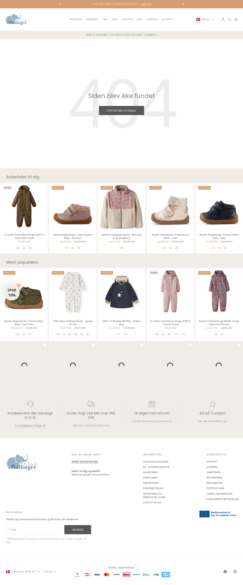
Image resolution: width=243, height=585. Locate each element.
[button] (12, 292)
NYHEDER (76, 19)
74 (63, 334)
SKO (115, 19)
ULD (139, 19)
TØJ (105, 19)
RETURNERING (215, 477)
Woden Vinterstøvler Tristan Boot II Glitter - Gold (170, 236)
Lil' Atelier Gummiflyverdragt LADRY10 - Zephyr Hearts (170, 323)
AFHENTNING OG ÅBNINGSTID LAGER (154, 495)
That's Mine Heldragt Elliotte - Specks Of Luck (72, 323)
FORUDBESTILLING (153, 488)
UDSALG (152, 19)
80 (69, 334)
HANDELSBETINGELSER (219, 493)
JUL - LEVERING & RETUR (156, 467)
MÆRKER (92, 19)
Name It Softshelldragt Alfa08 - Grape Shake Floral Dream (219, 323)
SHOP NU (145, 4)
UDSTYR (127, 19)
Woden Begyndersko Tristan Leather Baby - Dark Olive (24, 323)
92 (24, 248)
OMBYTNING (214, 472)
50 (57, 334)
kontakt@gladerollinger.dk (30, 425)
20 (72, 248)
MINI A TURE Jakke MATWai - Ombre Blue (121, 323)
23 (170, 248)
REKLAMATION (215, 483)
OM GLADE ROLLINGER (155, 461)
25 (78, 248)
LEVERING (212, 467)
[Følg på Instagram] (235, 572)
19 (66, 248)
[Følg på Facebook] (225, 572)
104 (176, 334)
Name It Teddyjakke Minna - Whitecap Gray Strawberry (121, 236)
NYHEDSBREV (150, 472)
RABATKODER (150, 483)
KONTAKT (212, 461)
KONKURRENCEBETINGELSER (223, 499)
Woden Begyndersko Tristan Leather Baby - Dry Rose (72, 236)
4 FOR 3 (168, 19)
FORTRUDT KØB (215, 488)
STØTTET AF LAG (152, 502)
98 (30, 248)
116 (125, 334)
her (225, 421)
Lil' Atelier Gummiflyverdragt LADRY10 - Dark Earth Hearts (24, 236)
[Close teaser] (19, 285)
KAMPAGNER (150, 477)
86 (18, 248)
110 (118, 334)
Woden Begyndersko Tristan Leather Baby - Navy (219, 236)
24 (219, 248)
